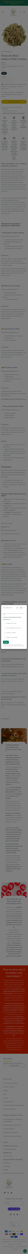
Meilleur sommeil (11, 623)
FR (21, 607)
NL (17, 607)
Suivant (6, 642)
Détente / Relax (11, 632)
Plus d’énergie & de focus (13, 628)
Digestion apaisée (11, 637)
